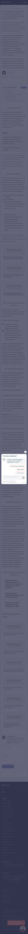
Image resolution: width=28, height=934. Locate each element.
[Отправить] (23, 477)
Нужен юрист (20, 469)
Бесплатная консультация (17, 466)
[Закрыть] (25, 452)
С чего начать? (20, 473)
